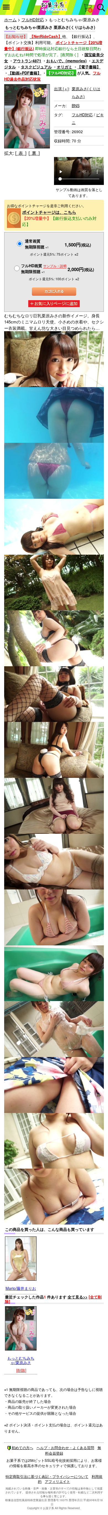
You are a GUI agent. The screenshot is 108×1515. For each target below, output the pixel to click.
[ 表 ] (20, 153)
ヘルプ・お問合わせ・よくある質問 (65, 1447)
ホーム (10, 19)
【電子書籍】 (89, 67)
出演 (61, 88)
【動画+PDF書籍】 (24, 73)
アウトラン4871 (27, 60)
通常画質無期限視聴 (37, 244)
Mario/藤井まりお (21, 1288)
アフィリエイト (57, 1481)
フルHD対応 (32, 19)
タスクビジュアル (36, 67)
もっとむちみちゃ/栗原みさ (20, 1360)
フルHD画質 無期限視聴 (43, 268)
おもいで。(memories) (66, 60)
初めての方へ (22, 1447)
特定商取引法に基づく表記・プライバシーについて (47, 1476)
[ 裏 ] (34, 153)
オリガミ (64, 67)
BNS (75, 105)
